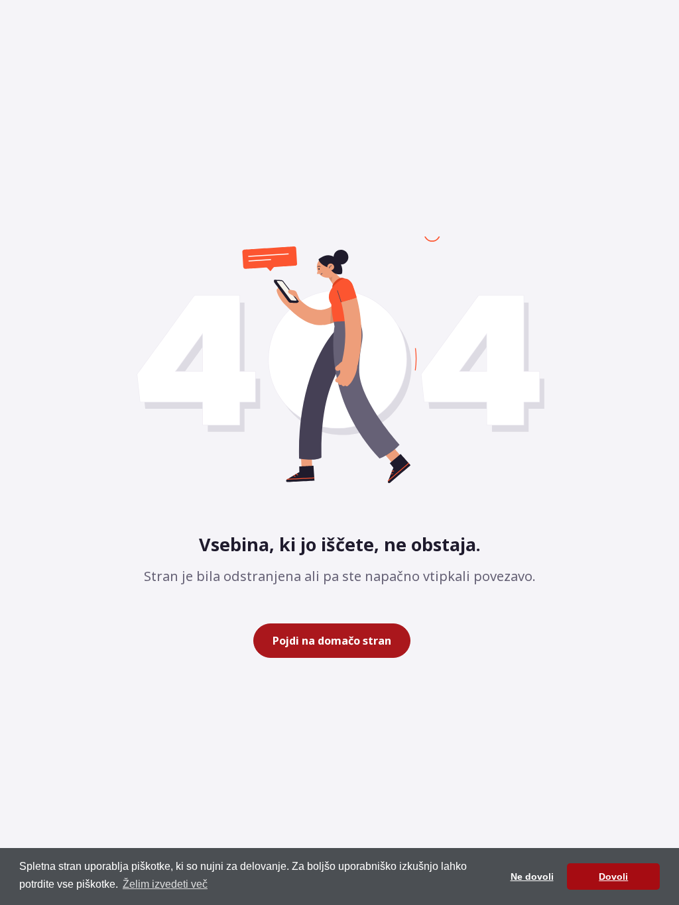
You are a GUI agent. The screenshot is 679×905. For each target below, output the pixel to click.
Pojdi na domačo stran (332, 640)
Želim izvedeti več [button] (165, 884)
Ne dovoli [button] (532, 876)
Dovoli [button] (613, 876)
